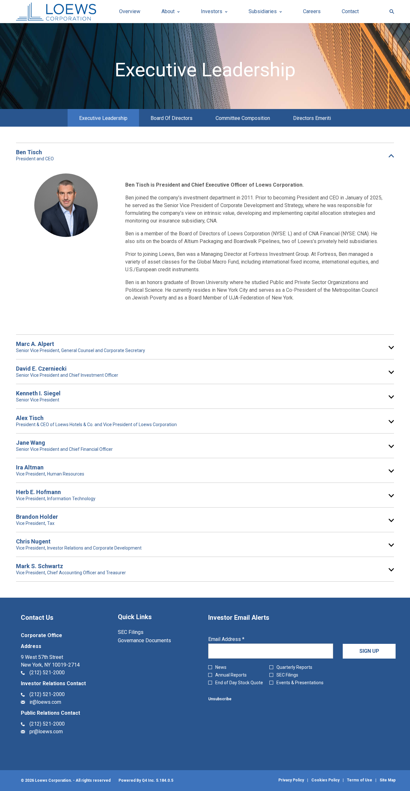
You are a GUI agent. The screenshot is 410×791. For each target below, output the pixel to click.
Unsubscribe (220, 699)
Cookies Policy (325, 780)
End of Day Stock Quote (239, 682)
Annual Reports (231, 675)
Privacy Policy (291, 780)
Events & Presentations (300, 682)
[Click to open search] (390, 11)
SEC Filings (139, 632)
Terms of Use (359, 780)
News (220, 667)
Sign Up (369, 651)
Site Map (388, 780)
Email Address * (236, 639)
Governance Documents (153, 640)
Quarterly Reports (294, 667)
